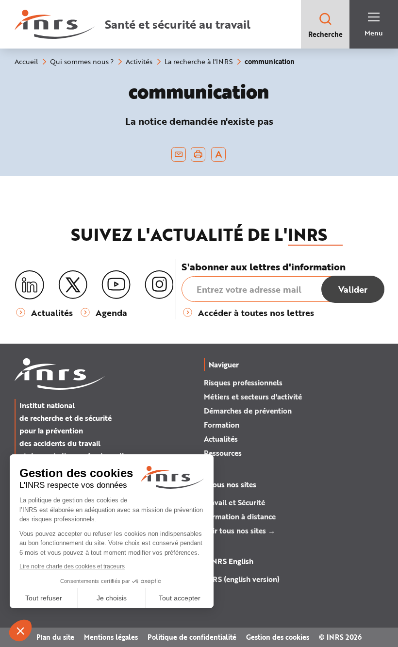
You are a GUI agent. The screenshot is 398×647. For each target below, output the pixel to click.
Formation (221, 424)
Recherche (325, 34)
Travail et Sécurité (234, 502)
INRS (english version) (242, 579)
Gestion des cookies (277, 637)
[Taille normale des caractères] (218, 154)
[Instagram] (159, 285)
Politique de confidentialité (192, 637)
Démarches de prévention (248, 410)
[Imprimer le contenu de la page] (198, 154)
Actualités (221, 438)
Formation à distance (240, 516)
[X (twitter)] (72, 285)
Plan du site (55, 637)
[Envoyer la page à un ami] (178, 154)
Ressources (223, 453)
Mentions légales (111, 637)
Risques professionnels (243, 382)
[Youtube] (116, 285)
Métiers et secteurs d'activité (253, 396)
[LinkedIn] (29, 285)
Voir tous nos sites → (239, 530)
